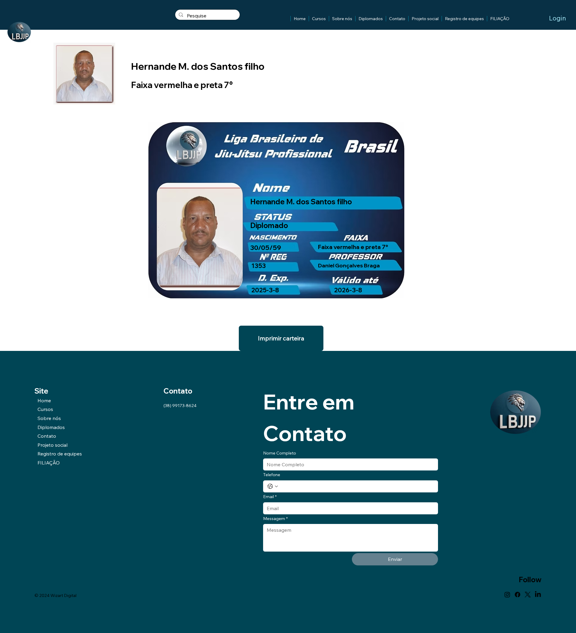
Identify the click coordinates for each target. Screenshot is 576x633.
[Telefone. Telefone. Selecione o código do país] (273, 486)
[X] (527, 594)
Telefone (271, 474)
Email (270, 496)
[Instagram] (507, 594)
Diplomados (51, 427)
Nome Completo (279, 453)
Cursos (45, 409)
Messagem (275, 518)
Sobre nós (49, 418)
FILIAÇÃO (49, 463)
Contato (47, 436)
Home (44, 400)
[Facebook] (517, 594)
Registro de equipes (60, 454)
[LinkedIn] (538, 594)
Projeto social (53, 445)
